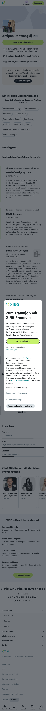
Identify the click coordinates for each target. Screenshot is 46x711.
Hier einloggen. (11, 350)
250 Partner (27, 358)
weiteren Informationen (20, 380)
